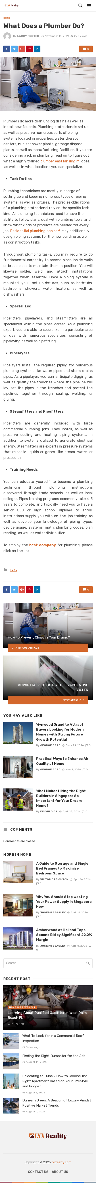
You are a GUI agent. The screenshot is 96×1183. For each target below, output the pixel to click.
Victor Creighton (54, 879)
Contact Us (38, 1172)
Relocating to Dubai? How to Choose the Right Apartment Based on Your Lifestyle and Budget (55, 1081)
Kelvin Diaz (49, 811)
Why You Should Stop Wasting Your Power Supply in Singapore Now (64, 902)
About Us (60, 1172)
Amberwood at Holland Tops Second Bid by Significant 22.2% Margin (64, 935)
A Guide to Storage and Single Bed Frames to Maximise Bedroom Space (62, 868)
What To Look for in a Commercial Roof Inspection (53, 1038)
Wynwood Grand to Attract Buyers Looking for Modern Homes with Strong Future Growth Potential (60, 731)
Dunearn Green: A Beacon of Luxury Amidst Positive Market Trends (56, 1102)
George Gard (50, 745)
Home (6, 18)
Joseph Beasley (53, 912)
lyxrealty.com (61, 1162)
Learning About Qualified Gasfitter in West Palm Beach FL (47, 1015)
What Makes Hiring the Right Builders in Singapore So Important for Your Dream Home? (61, 798)
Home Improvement (22, 1007)
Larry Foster (28, 36)
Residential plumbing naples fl (35, 231)
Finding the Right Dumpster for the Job (54, 1056)
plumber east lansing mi (60, 161)
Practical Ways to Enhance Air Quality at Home (62, 761)
